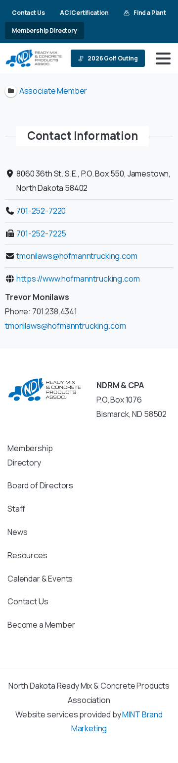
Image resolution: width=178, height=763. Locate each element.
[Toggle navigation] (163, 58)
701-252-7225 (41, 233)
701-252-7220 (41, 210)
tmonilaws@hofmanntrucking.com (76, 255)
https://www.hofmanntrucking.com (77, 278)
